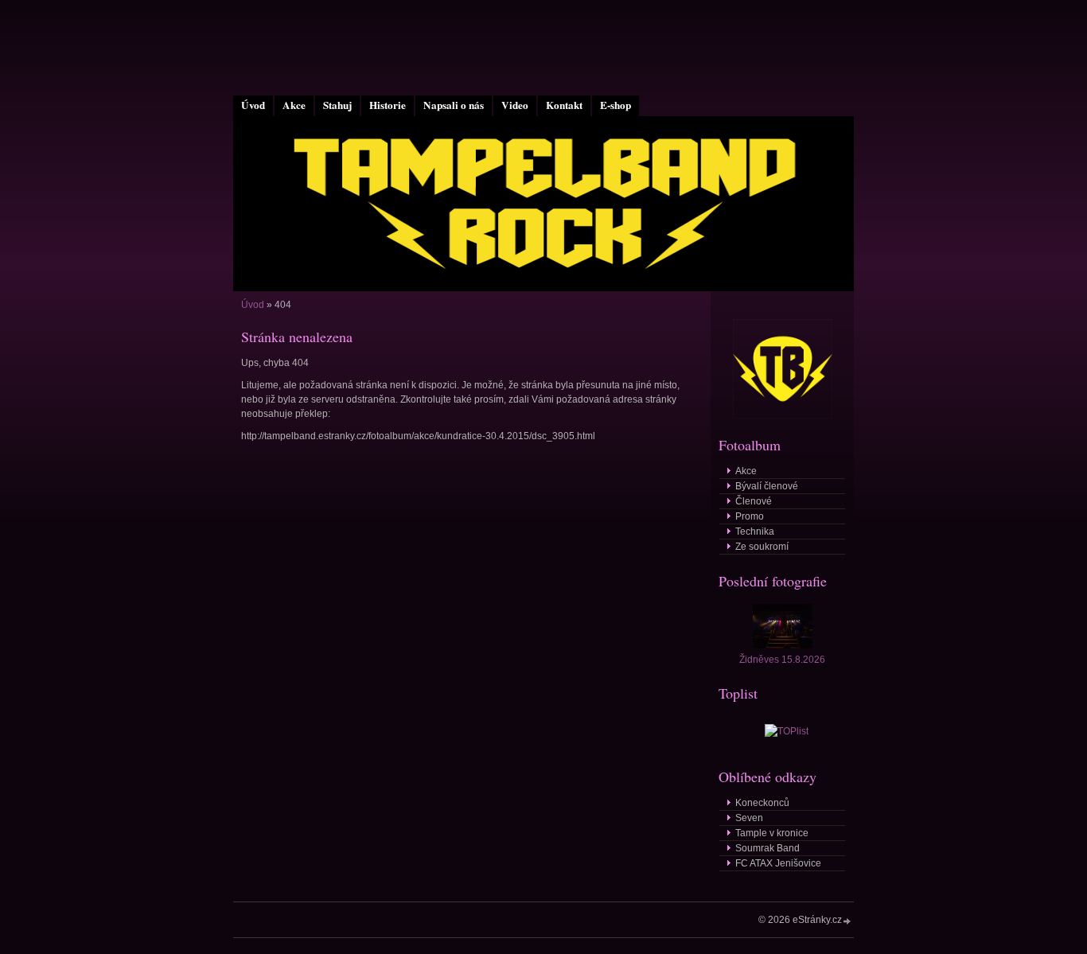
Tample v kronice (771, 833)
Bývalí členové (766, 486)
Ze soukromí (762, 546)
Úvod (253, 105)
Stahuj (337, 105)
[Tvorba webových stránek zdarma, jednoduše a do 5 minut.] (847, 921)
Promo (749, 516)
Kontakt (564, 105)
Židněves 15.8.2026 (782, 659)
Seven (749, 818)
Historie (387, 105)
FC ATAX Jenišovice (778, 863)
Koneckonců (762, 802)
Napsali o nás (453, 105)
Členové (753, 501)
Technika (754, 531)
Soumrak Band (767, 848)
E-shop (615, 105)
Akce (294, 105)
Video (514, 105)
